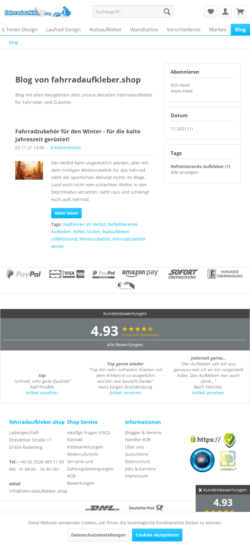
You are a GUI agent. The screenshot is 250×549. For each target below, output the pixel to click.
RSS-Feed (180, 85)
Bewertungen (81, 483)
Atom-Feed (182, 91)
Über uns (134, 447)
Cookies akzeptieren (157, 535)
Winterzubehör (95, 239)
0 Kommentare (66, 147)
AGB (71, 476)
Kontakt (75, 439)
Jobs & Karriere (140, 469)
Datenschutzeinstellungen (98, 535)
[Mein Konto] (225, 11)
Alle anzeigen (184, 172)
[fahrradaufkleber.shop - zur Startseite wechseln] (37, 13)
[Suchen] (167, 11)
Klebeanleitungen (85, 447)
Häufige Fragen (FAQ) (88, 432)
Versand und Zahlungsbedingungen (90, 465)
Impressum (136, 476)
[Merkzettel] (210, 11)
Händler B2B (138, 439)
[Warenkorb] (240, 11)
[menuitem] (133, 11)
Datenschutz (138, 461)
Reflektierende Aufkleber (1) (200, 166)
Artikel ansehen (42, 393)
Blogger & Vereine (143, 432)
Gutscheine (136, 454)
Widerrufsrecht (82, 454)
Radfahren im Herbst (84, 224)
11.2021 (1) (182, 129)
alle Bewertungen (125, 344)
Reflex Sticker (86, 231)
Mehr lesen (66, 213)
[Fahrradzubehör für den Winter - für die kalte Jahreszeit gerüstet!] (29, 170)
